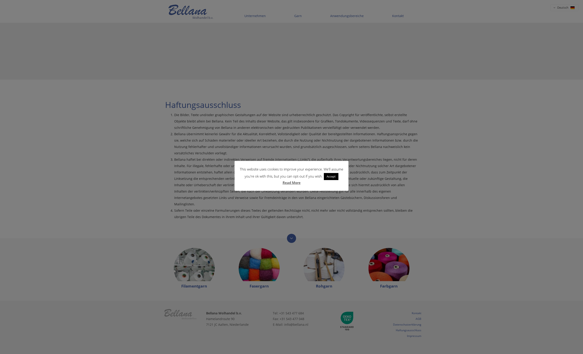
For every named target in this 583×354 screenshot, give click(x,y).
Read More (292, 182)
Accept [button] (331, 176)
